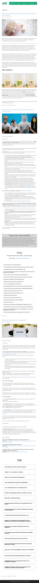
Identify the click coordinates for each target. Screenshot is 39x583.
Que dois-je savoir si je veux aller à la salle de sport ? (16, 538)
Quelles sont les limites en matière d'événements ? (14, 279)
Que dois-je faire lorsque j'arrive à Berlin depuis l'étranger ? (18, 555)
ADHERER (19, 3)
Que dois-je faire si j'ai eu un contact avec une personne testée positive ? (18, 306)
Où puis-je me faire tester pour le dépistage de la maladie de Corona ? (18, 304)
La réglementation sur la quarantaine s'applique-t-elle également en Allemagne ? (17, 561)
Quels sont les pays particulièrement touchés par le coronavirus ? (19, 550)
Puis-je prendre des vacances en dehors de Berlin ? (15, 466)
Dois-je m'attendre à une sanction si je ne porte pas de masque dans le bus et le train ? (18, 544)
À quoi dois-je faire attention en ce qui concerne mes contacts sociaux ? (18, 504)
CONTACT (31, 3)
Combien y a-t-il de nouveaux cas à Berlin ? (14, 472)
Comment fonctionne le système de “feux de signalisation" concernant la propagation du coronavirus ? (18, 309)
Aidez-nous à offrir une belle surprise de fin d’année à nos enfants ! (19, 14)
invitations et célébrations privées (12, 498)
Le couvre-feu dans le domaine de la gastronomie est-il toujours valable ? (18, 267)
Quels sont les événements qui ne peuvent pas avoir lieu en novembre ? (18, 277)
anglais (33, 186)
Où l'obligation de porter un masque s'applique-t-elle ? (15, 269)
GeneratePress (26, 581)
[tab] (19, 265)
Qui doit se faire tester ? (9, 302)
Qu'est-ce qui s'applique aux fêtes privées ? (12, 283)
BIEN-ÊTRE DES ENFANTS (11, 105)
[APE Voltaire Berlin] (4, 3)
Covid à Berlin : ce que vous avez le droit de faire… (18, 110)
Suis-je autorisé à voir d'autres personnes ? (12, 264)
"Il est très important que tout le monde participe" (16, 487)
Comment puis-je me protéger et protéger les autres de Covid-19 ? (17, 312)
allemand (29, 186)
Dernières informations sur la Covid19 (14, 320)
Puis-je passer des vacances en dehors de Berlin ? (13, 299)
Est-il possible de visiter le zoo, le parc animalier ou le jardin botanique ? (18, 286)
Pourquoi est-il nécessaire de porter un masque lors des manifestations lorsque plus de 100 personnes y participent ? (18, 521)
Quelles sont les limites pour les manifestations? (13, 281)
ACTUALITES (5, 105)
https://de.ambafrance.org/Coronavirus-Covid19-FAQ (17, 451)
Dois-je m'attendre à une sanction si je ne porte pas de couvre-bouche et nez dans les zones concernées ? (19, 272)
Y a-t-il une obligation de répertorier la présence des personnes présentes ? (19, 533)
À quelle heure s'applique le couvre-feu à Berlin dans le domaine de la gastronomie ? (19, 510)
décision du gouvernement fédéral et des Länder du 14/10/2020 (18, 492)
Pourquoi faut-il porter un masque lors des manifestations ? (16, 274)
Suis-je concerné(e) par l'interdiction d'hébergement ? (16, 482)
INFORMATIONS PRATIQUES (11, 576)
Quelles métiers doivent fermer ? (10, 295)
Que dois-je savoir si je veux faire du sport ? (12, 297)
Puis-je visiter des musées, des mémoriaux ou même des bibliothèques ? (18, 288)
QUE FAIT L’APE (12, 3)
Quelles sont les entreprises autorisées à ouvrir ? (13, 293)
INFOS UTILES (24, 3)
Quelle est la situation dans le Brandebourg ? (15, 477)
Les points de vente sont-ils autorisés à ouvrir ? (13, 290)
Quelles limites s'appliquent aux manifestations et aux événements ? (17, 527)
